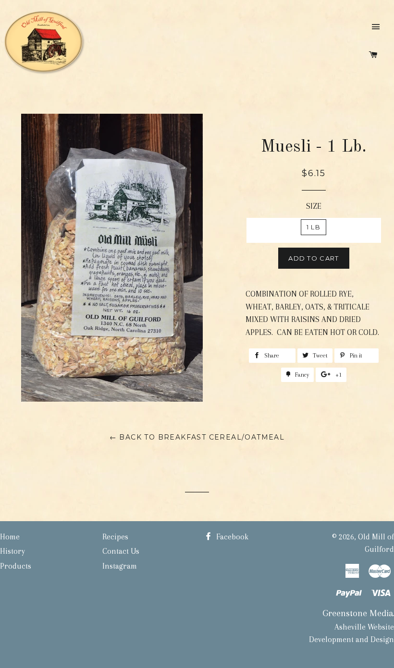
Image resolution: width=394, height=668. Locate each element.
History (12, 551)
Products (15, 566)
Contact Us (120, 551)
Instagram (119, 566)
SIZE (313, 206)
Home (10, 536)
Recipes (115, 536)
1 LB (313, 227)
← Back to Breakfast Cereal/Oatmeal (197, 437)
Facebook (231, 536)
